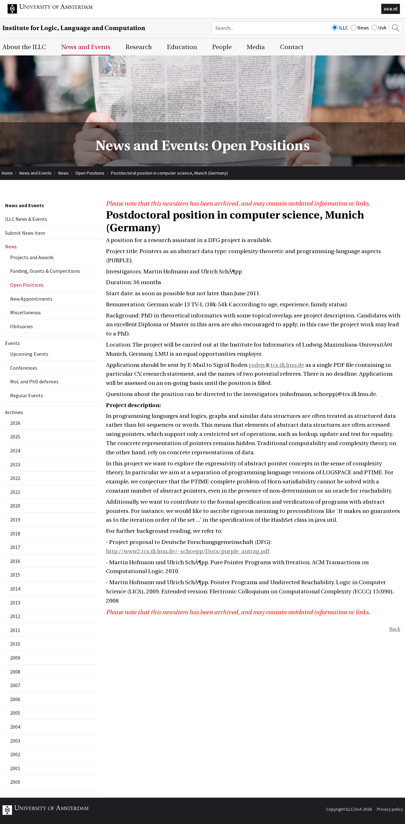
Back (394, 629)
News (363, 27)
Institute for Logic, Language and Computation (74, 28)
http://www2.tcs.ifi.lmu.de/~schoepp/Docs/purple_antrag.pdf (187, 551)
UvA (382, 27)
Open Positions (89, 173)
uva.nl (390, 8)
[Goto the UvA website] (55, 12)
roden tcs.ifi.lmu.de (276, 365)
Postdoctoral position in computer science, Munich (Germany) (169, 173)
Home (7, 173)
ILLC (343, 27)
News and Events (35, 173)
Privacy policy (390, 809)
